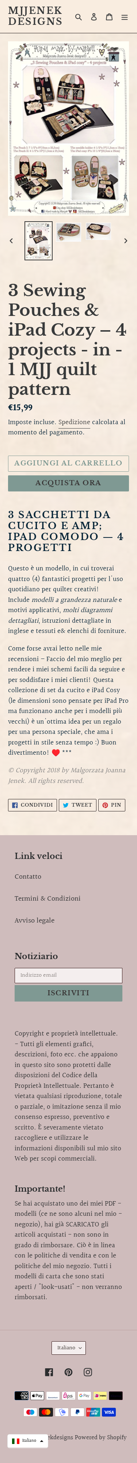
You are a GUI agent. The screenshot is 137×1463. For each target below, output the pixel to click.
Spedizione (74, 422)
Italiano (66, 1348)
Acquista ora (68, 483)
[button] (28, 1441)
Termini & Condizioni (48, 899)
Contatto (28, 877)
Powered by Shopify (101, 1438)
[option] (39, 240)
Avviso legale (34, 921)
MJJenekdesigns (35, 16)
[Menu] (124, 16)
